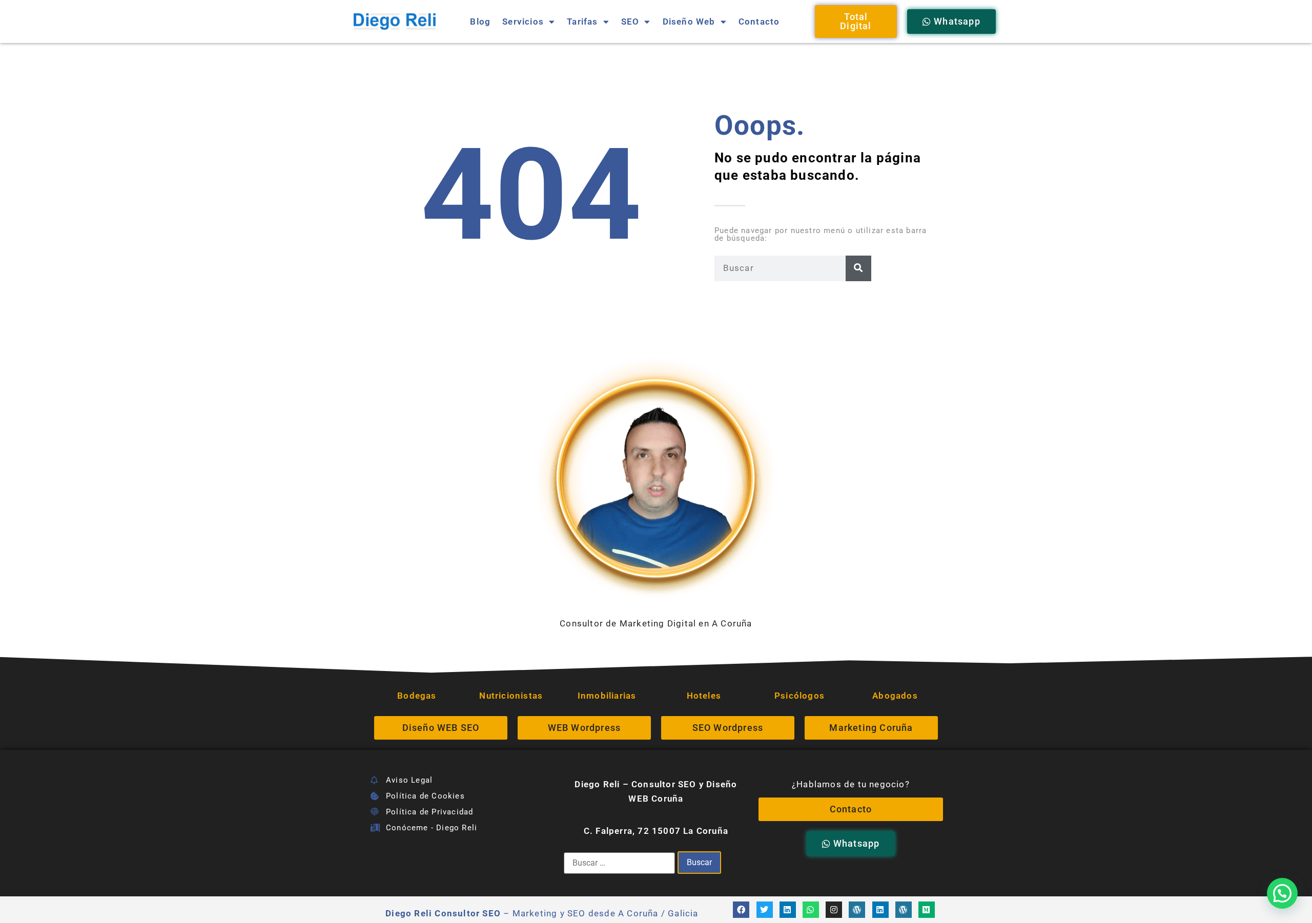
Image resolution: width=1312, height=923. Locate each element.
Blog (480, 21)
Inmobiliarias (607, 695)
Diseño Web (689, 21)
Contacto (759, 21)
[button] (1282, 893)
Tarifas (582, 21)
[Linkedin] (788, 909)
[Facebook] (741, 909)
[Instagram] (834, 909)
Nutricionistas (512, 695)
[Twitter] (764, 909)
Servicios (523, 21)
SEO (630, 21)
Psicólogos (799, 695)
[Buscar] (858, 268)
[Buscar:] (619, 863)
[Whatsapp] (811, 909)
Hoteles (704, 695)
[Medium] (926, 909)
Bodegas (416, 695)
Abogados (895, 695)
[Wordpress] (857, 909)
